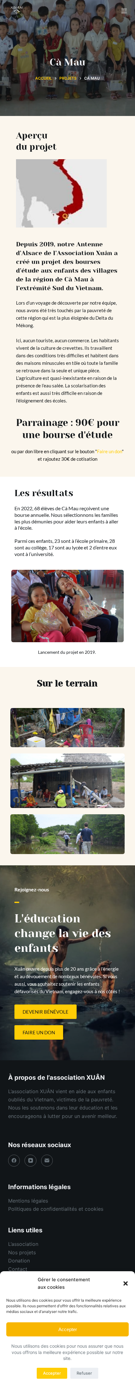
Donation (19, 1260)
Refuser (84, 1373)
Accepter (67, 1329)
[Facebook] (14, 1161)
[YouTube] (30, 1161)
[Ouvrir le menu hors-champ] (124, 11)
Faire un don (109, 451)
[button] (125, 1283)
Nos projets (22, 1252)
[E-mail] (47, 1161)
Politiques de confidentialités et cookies (55, 1209)
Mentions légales (28, 1201)
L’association (23, 1244)
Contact (17, 1269)
